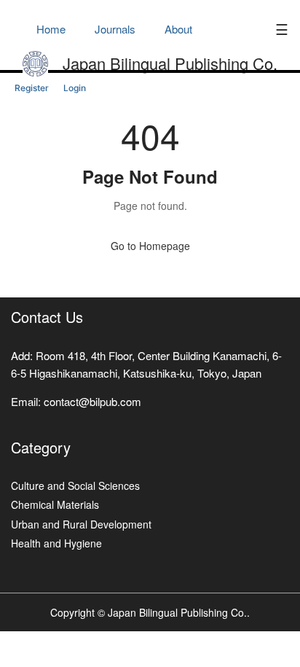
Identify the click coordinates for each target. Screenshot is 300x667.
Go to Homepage (150, 245)
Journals (115, 28)
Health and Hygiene (56, 543)
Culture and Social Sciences (75, 485)
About (178, 28)
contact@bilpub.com (92, 401)
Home (51, 28)
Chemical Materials (55, 504)
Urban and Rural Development (81, 524)
